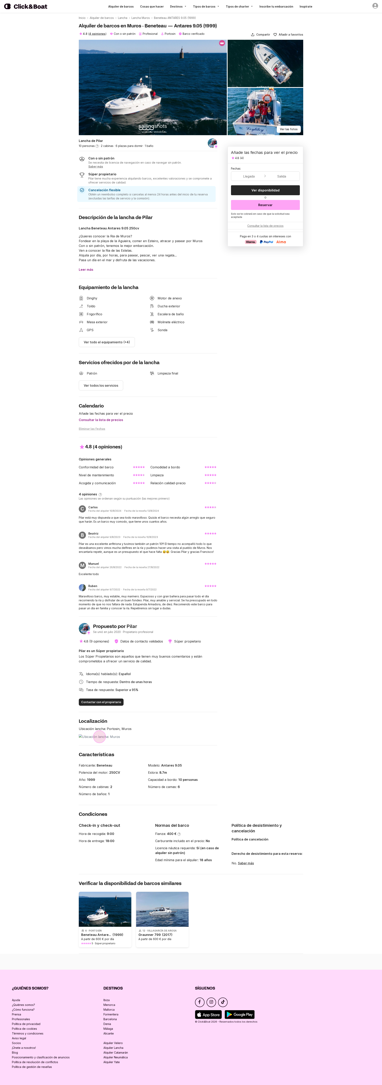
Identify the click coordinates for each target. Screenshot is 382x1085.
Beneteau (104, 765)
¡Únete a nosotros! (24, 1047)
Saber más (246, 863)
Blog (15, 1052)
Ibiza (106, 1000)
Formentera (110, 1014)
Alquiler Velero (113, 1043)
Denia (107, 1024)
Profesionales (21, 1019)
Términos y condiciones (27, 1033)
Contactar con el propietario (101, 702)
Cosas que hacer (152, 6)
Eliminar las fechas (92, 428)
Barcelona (110, 1019)
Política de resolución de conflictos (35, 1062)
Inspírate (306, 6)
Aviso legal (19, 1038)
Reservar (265, 205)
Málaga (108, 1028)
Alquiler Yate (111, 1062)
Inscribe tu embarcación (276, 6)
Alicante (108, 1033)
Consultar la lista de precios (101, 420)
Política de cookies (24, 1028)
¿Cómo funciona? (23, 1009)
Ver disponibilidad (265, 190)
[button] (260, 35)
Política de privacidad (26, 1024)
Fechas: (236, 168)
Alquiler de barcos (121, 6)
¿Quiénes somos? (23, 1004)
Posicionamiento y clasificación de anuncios (41, 1057)
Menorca (109, 1004)
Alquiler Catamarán (115, 1052)
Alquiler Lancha (113, 1047)
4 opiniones (97, 33)
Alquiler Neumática (115, 1057)
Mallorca (109, 1009)
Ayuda (16, 1000)
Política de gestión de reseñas (32, 1067)
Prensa (16, 1014)
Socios (16, 1043)
